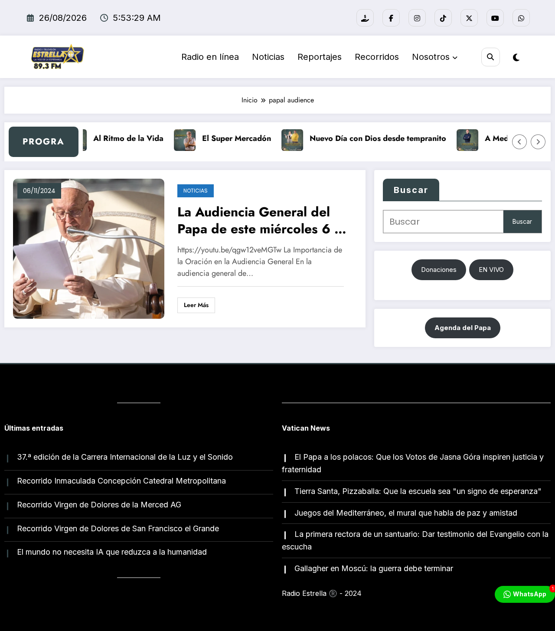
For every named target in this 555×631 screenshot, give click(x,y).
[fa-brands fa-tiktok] (443, 17)
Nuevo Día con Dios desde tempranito (373, 138)
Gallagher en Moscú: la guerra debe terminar (373, 568)
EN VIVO (491, 269)
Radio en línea (210, 57)
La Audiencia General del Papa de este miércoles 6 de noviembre (263, 221)
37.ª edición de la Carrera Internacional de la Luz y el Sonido (125, 456)
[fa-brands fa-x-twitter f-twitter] (469, 17)
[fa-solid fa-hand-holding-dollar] (365, 17)
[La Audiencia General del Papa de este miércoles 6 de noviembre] (88, 248)
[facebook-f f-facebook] (391, 17)
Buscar (411, 190)
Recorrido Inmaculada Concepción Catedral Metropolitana (121, 480)
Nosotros (431, 57)
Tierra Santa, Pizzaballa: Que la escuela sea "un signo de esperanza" (418, 491)
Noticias (268, 57)
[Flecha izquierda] (519, 142)
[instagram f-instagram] (417, 17)
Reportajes (319, 57)
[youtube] (495, 17)
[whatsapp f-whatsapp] (521, 17)
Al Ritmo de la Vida (123, 138)
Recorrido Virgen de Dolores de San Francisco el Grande (118, 528)
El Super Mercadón (231, 138)
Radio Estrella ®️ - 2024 (322, 593)
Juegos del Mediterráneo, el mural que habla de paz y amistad (405, 512)
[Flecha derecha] (538, 142)
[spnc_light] (516, 57)
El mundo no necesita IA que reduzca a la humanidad (112, 551)
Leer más (196, 305)
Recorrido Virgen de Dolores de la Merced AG (99, 504)
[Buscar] (490, 57)
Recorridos (377, 57)
